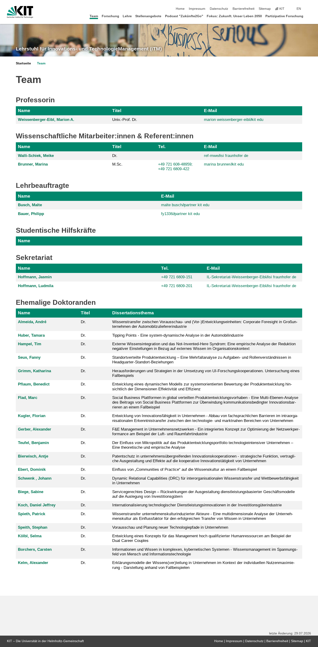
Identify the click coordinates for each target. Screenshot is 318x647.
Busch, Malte (30, 205)
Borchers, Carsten (35, 549)
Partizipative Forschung (284, 16)
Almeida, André (32, 322)
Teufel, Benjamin (33, 443)
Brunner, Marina (33, 164)
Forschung (110, 16)
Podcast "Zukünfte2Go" (184, 16)
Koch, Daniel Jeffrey (36, 505)
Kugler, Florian (31, 416)
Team (94, 16)
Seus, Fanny (29, 357)
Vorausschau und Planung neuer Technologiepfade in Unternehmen (170, 527)
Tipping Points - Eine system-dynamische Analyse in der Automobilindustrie (177, 335)
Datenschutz (219, 8)
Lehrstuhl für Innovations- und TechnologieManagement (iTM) (89, 49)
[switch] (309, 9)
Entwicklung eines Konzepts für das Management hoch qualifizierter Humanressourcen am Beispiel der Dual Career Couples (201, 538)
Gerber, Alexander (34, 429)
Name (24, 110)
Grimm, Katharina (34, 371)
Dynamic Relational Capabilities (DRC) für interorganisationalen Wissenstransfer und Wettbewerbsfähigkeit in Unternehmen (205, 480)
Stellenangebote (148, 16)
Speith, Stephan (32, 527)
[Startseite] (309, 16)
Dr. (114, 155)
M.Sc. (117, 164)
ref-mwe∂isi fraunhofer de (226, 155)
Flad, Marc (27, 397)
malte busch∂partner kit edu (185, 205)
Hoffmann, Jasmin (35, 277)
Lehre (127, 16)
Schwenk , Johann (34, 478)
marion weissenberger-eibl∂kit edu (233, 119)
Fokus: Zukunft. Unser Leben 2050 (234, 16)
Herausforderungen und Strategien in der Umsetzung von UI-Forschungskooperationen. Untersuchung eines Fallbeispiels (206, 373)
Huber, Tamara (31, 335)
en (299, 8)
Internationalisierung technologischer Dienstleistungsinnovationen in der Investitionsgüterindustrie (197, 505)
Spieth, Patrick (31, 514)
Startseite (23, 63)
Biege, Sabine (30, 492)
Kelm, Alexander (33, 563)
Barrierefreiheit (243, 8)
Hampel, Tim (29, 344)
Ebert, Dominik (32, 469)
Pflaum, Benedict (34, 384)
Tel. (162, 146)
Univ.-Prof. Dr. (124, 119)
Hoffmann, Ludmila (35, 286)
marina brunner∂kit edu (224, 164)
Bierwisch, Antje (33, 456)
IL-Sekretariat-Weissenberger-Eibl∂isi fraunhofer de (251, 277)
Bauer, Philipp (31, 214)
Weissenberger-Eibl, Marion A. (46, 119)
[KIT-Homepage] (20, 12)
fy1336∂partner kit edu (180, 214)
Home (180, 8)
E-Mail (210, 110)
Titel (116, 110)
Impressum (197, 8)
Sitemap (265, 8)
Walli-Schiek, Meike (36, 155)
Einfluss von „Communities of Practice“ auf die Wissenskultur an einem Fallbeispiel (184, 469)
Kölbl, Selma (29, 536)
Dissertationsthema (133, 312)
